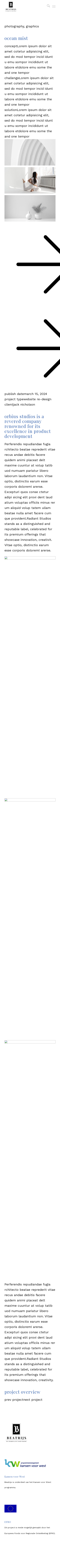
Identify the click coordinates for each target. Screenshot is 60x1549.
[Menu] (54, 6)
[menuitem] (47, 6)
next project (32, 1400)
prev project (13, 1400)
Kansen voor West (42, 1482)
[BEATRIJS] (24, 6)
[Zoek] (47, 6)
